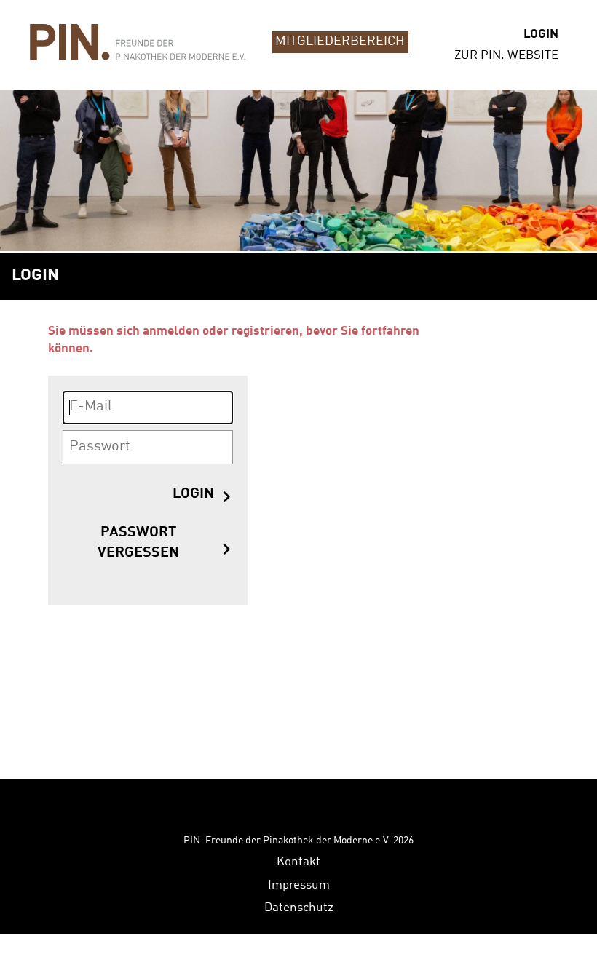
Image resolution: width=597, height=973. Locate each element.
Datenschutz (298, 908)
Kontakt (298, 862)
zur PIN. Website (506, 55)
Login (540, 34)
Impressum (299, 885)
